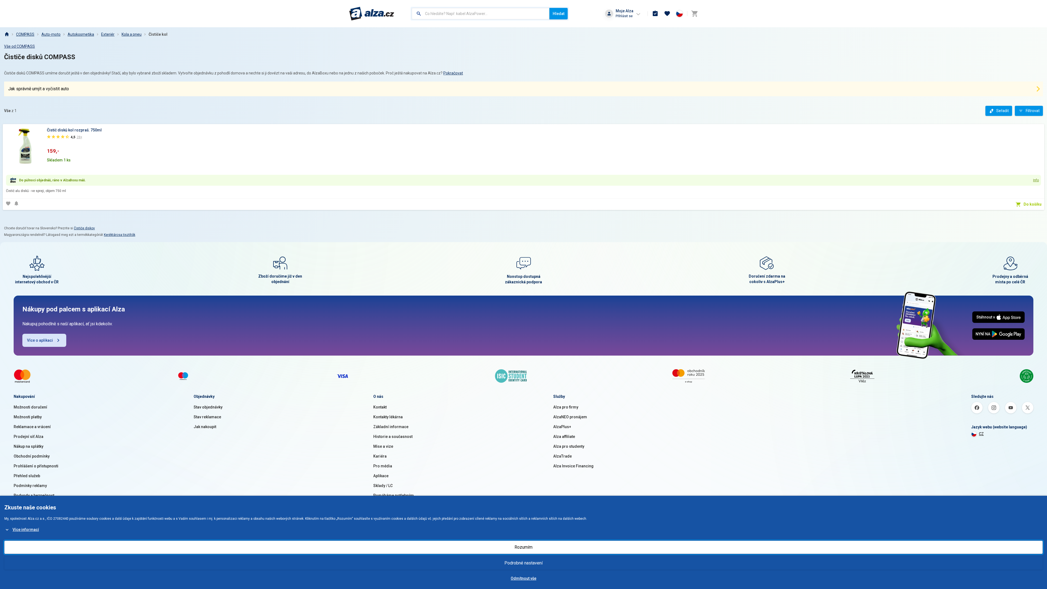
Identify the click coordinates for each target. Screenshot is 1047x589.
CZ (981, 434)
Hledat (558, 13)
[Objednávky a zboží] (655, 13)
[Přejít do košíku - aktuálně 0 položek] (694, 13)
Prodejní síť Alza (28, 436)
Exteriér (108, 34)
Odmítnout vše (523, 578)
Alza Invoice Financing (573, 466)
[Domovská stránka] (6, 34)
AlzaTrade (562, 456)
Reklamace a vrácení (32, 427)
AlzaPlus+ (562, 427)
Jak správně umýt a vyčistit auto (38, 88)
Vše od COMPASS (19, 46)
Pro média (382, 466)
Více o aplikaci (40, 340)
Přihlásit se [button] (624, 16)
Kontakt (380, 407)
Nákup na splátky (28, 446)
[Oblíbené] (667, 13)
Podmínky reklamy (30, 485)
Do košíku (1033, 204)
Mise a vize (383, 446)
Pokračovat (453, 73)
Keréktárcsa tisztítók (119, 235)
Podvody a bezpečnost (34, 495)
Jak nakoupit (205, 427)
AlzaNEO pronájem (570, 417)
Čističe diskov (84, 228)
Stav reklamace (207, 417)
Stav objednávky (208, 407)
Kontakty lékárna (388, 417)
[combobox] (480, 13)
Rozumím (523, 547)
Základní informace (390, 427)
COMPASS (25, 34)
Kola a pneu (132, 34)
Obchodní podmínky (32, 456)
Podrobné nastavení (523, 563)
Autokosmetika (81, 34)
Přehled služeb (27, 476)
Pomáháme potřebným (393, 495)
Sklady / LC (383, 485)
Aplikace (381, 476)
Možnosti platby (28, 417)
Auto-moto (51, 34)
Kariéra (380, 456)
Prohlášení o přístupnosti (36, 466)
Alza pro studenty (568, 446)
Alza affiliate (564, 436)
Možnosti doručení (30, 407)
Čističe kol (158, 34)
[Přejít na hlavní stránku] (371, 13)
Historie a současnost (393, 436)
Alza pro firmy (565, 407)
